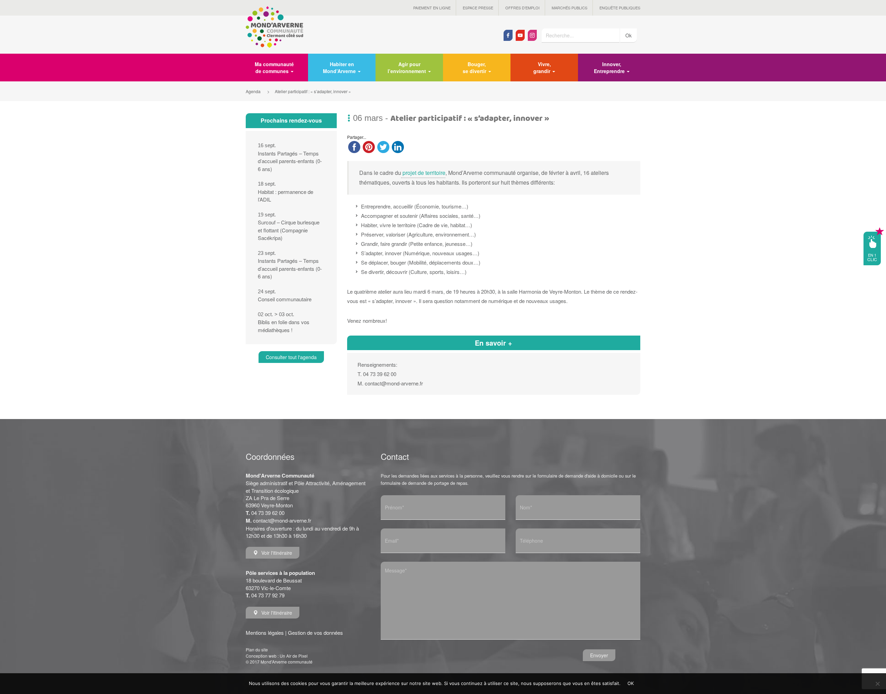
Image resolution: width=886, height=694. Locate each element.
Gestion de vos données (315, 632)
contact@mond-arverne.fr (282, 520)
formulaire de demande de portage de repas (424, 483)
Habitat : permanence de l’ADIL (285, 192)
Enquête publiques (619, 7)
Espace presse (478, 7)
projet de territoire (423, 173)
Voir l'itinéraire (276, 552)
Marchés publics (569, 7)
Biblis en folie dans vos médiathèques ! (283, 322)
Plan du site (257, 649)
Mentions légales (265, 632)
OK (630, 683)
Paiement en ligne (432, 7)
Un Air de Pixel (294, 656)
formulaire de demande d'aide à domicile (577, 475)
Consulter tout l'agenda (291, 357)
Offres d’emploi (522, 7)
